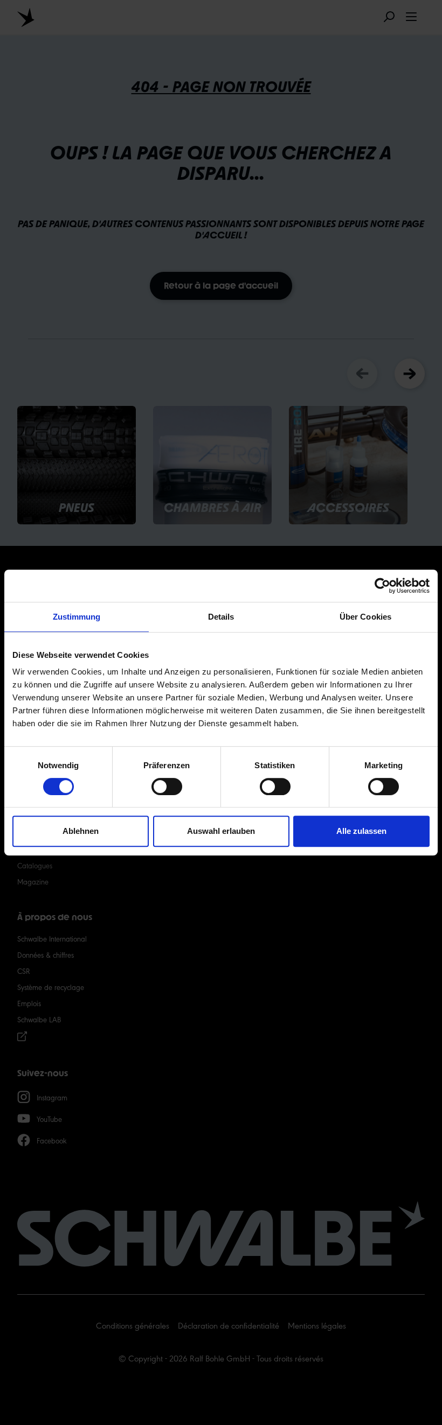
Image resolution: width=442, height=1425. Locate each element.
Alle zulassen (361, 831)
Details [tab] (221, 616)
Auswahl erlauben (221, 831)
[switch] (166, 786)
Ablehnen (81, 831)
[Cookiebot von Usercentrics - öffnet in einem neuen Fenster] (382, 586)
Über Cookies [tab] (365, 616)
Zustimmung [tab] (77, 616)
